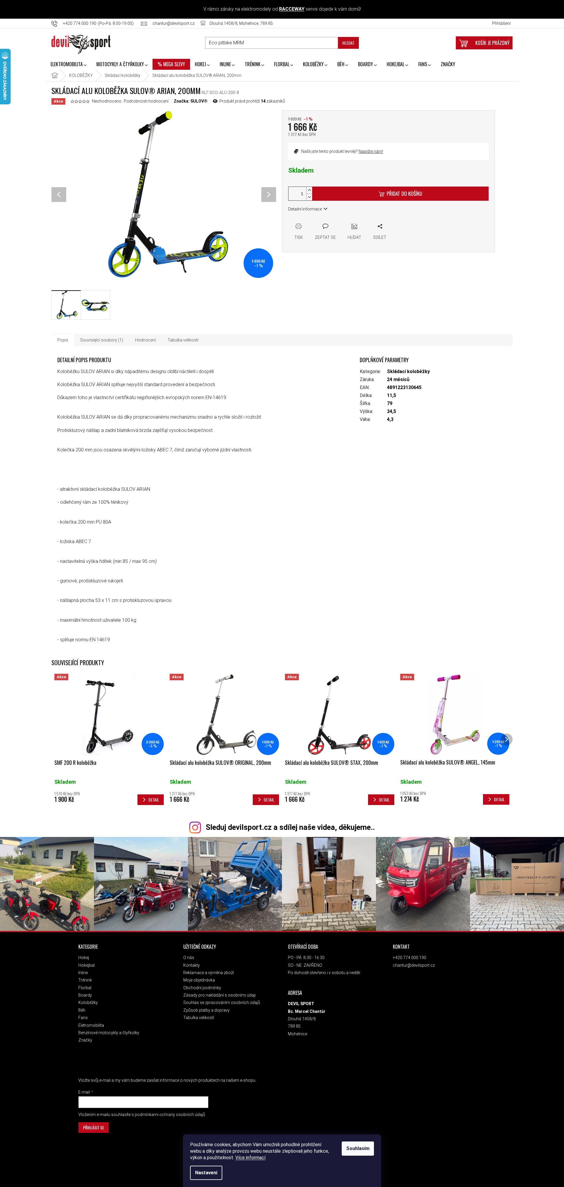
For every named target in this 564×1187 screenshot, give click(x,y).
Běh (81, 1010)
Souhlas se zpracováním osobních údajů (221, 1002)
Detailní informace (305, 209)
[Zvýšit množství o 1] (309, 190)
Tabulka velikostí (198, 1017)
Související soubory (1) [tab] (101, 340)
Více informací (250, 1157)
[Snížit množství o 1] (309, 197)
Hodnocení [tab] (145, 340)
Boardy (85, 995)
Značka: (191, 101)
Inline (83, 972)
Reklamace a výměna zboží (208, 972)
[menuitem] (68, 65)
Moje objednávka (199, 980)
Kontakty (191, 965)
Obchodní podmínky (202, 987)
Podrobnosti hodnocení (146, 101)
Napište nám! (371, 151)
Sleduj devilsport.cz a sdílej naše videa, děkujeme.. (290, 827)
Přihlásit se (93, 1127)
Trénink (85, 980)
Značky (85, 1040)
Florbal (84, 987)
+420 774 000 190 (409, 957)
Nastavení (206, 1172)
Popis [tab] (62, 340)
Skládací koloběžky (408, 371)
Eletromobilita (91, 1025)
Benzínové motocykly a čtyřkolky (108, 1032)
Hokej (83, 957)
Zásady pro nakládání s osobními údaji (219, 995)
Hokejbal (86, 965)
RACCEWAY (291, 9)
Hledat (348, 43)
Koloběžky (88, 1002)
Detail (153, 799)
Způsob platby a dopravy (206, 1010)
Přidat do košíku (404, 193)
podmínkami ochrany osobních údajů (170, 1114)
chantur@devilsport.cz (414, 965)
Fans (83, 1017)
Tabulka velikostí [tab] (183, 340)
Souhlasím (357, 1148)
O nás (188, 957)
